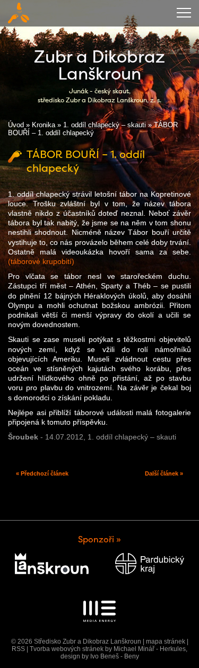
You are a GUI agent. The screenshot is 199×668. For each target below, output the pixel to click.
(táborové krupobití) (41, 261)
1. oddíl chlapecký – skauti (104, 125)
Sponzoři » (99, 539)
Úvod (16, 125)
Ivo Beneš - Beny (114, 656)
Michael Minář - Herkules (150, 649)
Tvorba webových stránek (66, 649)
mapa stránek (165, 641)
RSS (18, 649)
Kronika (43, 125)
